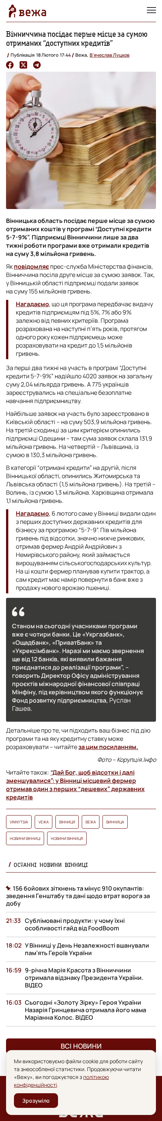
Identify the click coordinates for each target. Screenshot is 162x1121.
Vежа (43, 822)
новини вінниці (25, 838)
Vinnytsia (19, 822)
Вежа (91, 822)
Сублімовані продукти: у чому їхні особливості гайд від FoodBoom (75, 924)
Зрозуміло (36, 1100)
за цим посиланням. (108, 747)
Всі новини (81, 1045)
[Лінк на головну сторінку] (27, 11)
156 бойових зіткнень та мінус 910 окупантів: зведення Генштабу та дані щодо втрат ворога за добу (78, 896)
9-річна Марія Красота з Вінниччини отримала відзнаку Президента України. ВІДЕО (84, 977)
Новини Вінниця (67, 838)
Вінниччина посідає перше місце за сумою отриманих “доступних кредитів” (77, 38)
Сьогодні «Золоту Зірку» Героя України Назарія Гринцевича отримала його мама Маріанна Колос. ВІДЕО (85, 1010)
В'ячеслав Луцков (110, 55)
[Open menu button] (151, 11)
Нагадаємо (32, 304)
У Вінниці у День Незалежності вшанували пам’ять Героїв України (87, 949)
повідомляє (31, 266)
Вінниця (67, 822)
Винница (115, 822)
